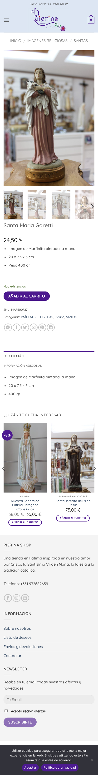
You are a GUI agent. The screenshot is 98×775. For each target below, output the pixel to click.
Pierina (59, 317)
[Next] (86, 118)
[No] (91, 761)
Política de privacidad (60, 767)
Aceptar (30, 767)
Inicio (15, 40)
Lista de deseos (18, 637)
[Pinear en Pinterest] (42, 327)
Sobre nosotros (17, 628)
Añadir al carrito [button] (25, 522)
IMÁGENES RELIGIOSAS (47, 40)
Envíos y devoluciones (23, 646)
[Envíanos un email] (25, 598)
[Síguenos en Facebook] (8, 598)
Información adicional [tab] (23, 365)
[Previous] (11, 118)
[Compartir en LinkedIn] (51, 327)
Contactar (12, 655)
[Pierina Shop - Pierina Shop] (48, 20)
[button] (6, 20)
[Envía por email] (34, 327)
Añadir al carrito (26, 296)
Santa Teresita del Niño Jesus (73, 503)
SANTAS (81, 40)
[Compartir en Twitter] (25, 327)
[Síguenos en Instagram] (16, 598)
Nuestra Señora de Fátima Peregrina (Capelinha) (25, 505)
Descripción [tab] (14, 356)
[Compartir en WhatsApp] (8, 327)
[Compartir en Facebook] (16, 327)
